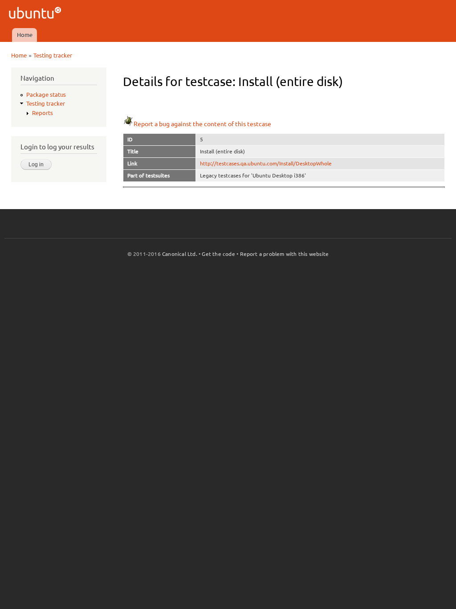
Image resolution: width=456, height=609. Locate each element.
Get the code (218, 254)
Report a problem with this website (284, 254)
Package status (46, 94)
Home (25, 35)
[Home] (36, 14)
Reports (42, 113)
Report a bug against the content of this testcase (202, 124)
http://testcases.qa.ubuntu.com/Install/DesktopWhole (266, 163)
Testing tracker (52, 55)
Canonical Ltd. (179, 254)
